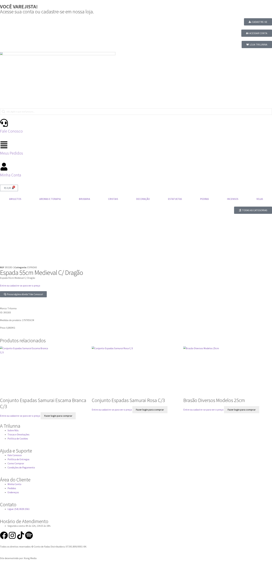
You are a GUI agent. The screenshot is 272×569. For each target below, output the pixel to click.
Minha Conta (10, 175)
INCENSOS (232, 198)
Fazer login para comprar (58, 415)
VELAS (259, 198)
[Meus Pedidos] (4, 145)
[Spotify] (29, 535)
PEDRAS (204, 198)
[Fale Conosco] (4, 123)
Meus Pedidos (11, 153)
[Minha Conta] (4, 167)
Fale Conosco (11, 131)
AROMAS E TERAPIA (50, 198)
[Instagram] (12, 535)
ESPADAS (32, 267)
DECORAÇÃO (143, 198)
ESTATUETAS (175, 198)
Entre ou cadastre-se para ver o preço (20, 285)
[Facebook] (4, 535)
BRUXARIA (84, 198)
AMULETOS (15, 198)
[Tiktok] (21, 535)
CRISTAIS (113, 198)
